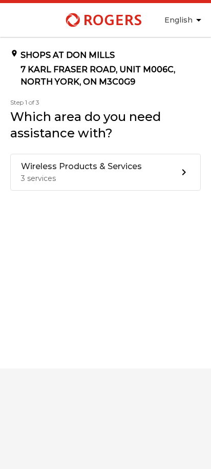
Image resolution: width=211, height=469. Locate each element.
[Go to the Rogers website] (79, 20)
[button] (105, 172)
